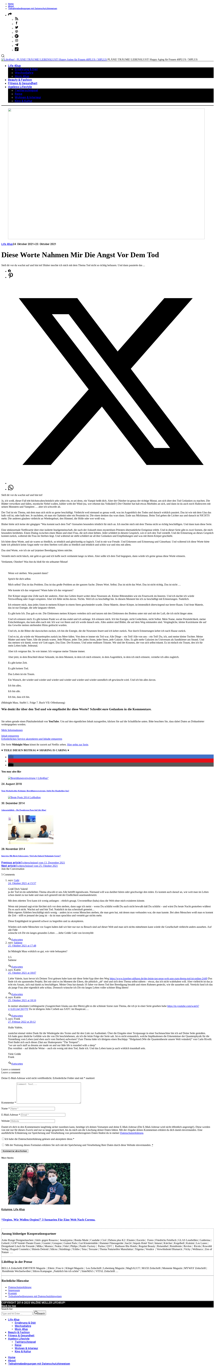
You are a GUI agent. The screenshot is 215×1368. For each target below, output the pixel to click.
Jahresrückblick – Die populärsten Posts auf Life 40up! (23, 810)
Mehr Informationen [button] (12, 730)
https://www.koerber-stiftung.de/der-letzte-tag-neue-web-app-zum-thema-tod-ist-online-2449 (158, 978)
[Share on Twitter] (111, 483)
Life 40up (7, 244)
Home (11, 4)
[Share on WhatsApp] (10, 489)
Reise (18, 1345)
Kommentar (8, 1102)
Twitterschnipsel (25, 1342)
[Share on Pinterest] (10, 277)
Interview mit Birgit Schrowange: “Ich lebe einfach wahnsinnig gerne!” (31, 856)
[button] (10, 757)
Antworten (17, 939)
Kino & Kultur (23, 1351)
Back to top (8, 1305)
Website (5, 1120)
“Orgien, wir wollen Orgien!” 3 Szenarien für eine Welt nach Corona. (48, 1219)
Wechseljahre (23, 1326)
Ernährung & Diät (25, 1322)
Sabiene (18, 942)
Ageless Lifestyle (18, 1338)
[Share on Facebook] (9, 271)
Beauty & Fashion (19, 1332)
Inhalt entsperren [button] (10, 735)
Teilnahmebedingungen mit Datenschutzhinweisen (32, 8)
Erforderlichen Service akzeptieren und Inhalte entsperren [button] (31, 738)
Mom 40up (21, 1329)
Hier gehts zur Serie (77, 744)
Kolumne (6, 1209)
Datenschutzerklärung (131, 1133)
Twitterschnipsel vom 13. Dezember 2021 (33, 862)
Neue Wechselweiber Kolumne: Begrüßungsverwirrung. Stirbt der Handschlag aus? (35, 791)
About (11, 6)
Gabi (16, 880)
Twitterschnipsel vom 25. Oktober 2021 (29, 865)
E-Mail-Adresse (10, 1114)
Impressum (14, 1290)
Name (5, 1108)
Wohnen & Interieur (26, 1348)
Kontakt (12, 1293)
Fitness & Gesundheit (21, 1335)
